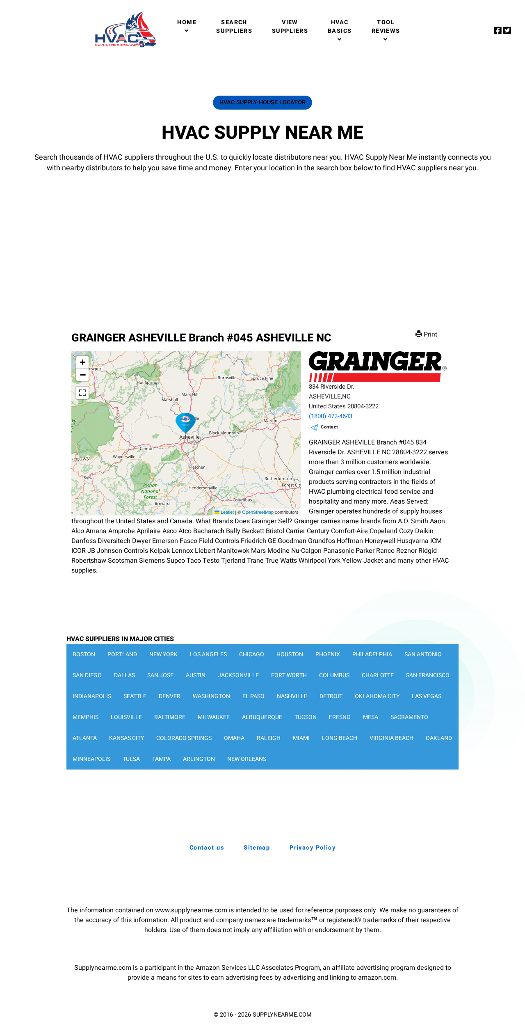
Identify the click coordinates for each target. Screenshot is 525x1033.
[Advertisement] (262, 244)
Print (430, 334)
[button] (186, 423)
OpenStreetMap (258, 511)
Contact (329, 427)
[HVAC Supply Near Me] (124, 47)
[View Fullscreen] (82, 393)
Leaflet (226, 511)
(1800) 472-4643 (330, 416)
